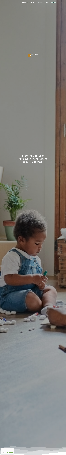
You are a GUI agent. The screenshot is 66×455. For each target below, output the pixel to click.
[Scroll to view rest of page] (33, 382)
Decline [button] (4, 452)
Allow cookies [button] (10, 452)
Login (53, 2)
